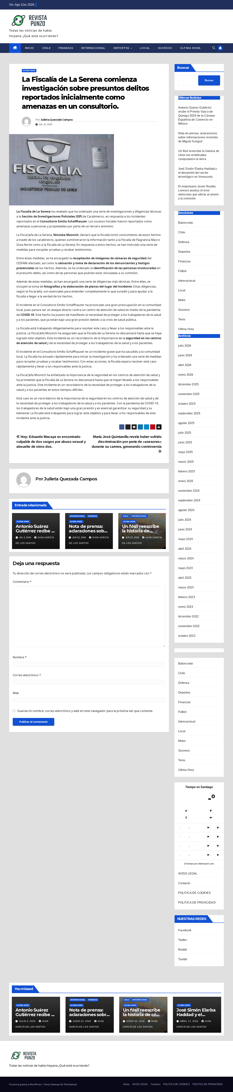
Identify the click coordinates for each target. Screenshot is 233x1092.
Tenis (181, 319)
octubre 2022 (187, 635)
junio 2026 (185, 355)
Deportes (121, 48)
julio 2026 (184, 345)
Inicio (29, 48)
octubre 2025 (187, 403)
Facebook (184, 930)
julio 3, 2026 (27, 1021)
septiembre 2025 (189, 413)
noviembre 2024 (189, 490)
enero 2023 (185, 606)
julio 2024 (184, 519)
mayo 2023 (185, 568)
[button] (213, 47)
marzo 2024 (186, 558)
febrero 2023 (186, 597)
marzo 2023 (186, 587)
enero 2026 (185, 374)
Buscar (183, 68)
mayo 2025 (185, 452)
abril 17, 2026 (189, 1021)
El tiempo (189, 863)
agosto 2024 (186, 510)
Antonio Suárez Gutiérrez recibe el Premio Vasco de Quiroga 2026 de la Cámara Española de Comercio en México (196, 115)
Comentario (22, 582)
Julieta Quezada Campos (57, 119)
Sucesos (165, 48)
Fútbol (182, 271)
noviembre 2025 (189, 394)
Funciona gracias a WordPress (25, 1084)
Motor (182, 300)
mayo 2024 (185, 539)
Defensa (183, 242)
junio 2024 (185, 529)
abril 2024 (184, 548)
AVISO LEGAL (188, 873)
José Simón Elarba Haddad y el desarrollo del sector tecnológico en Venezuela (197, 172)
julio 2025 (184, 432)
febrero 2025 (186, 471)
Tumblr (182, 959)
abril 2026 (184, 365)
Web (16, 693)
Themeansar (70, 1084)
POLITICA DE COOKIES (194, 892)
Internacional (93, 48)
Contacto (184, 883)
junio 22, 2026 (82, 1021)
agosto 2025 (186, 423)
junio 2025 (185, 442)
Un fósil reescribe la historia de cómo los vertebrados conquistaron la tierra (198, 155)
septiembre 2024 (189, 500)
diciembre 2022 (188, 616)
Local (145, 48)
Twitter (182, 939)
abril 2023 (184, 577)
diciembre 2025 (188, 384)
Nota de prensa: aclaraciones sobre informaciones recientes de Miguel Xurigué (198, 137)
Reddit (182, 949)
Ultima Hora (190, 48)
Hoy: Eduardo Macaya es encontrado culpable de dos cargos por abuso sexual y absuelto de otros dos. (51, 441)
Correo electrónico (27, 675)
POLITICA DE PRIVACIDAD (197, 902)
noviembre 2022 (189, 626)
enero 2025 (185, 481)
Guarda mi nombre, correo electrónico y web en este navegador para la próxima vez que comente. (85, 711)
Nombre (20, 657)
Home (126, 1084)
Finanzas (65, 48)
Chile (46, 48)
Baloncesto (185, 222)
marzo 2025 (186, 461)
